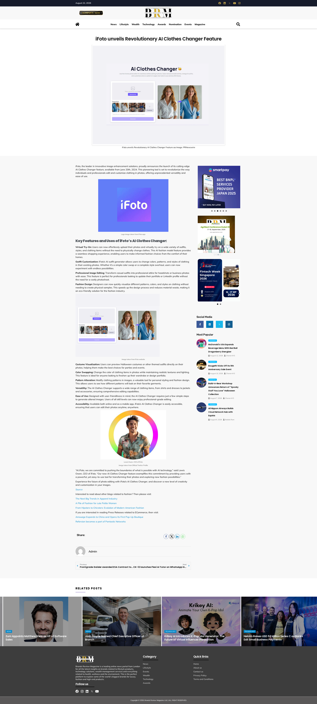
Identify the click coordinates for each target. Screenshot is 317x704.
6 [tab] (226, 211)
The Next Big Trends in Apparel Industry (96, 498)
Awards (162, 24)
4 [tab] (220, 211)
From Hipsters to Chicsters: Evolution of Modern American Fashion (110, 507)
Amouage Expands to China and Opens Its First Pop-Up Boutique (109, 517)
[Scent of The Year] (219, 187)
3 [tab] (217, 211)
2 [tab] (214, 211)
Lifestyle (124, 24)
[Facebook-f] (200, 324)
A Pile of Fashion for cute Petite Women (96, 503)
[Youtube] (235, 3)
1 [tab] (212, 211)
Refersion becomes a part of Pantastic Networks (101, 521)
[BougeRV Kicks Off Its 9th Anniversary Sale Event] (201, 365)
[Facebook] (220, 3)
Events (188, 24)
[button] (238, 24)
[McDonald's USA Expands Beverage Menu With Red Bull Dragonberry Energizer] (201, 343)
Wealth (135, 24)
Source (79, 489)
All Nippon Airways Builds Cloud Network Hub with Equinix (220, 412)
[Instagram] (239, 3)
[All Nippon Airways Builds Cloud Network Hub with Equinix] (201, 407)
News (114, 24)
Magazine (200, 24)
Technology (148, 24)
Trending (213, 340)
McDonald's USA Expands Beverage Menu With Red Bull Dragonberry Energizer (222, 348)
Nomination (175, 24)
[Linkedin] (225, 3)
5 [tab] (223, 211)
